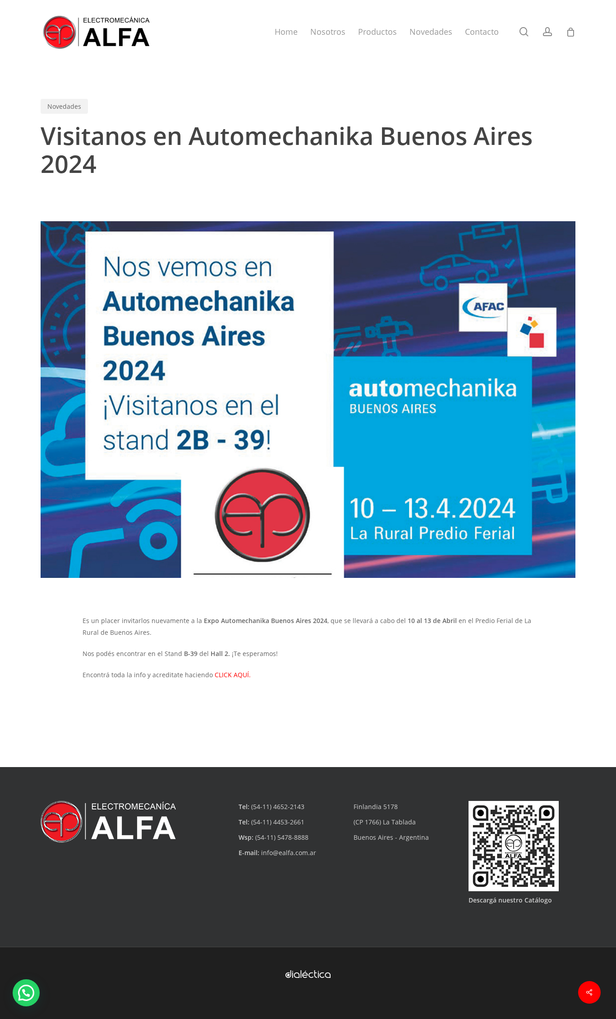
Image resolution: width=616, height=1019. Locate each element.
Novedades (64, 106)
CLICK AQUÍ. (233, 674)
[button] (26, 992)
